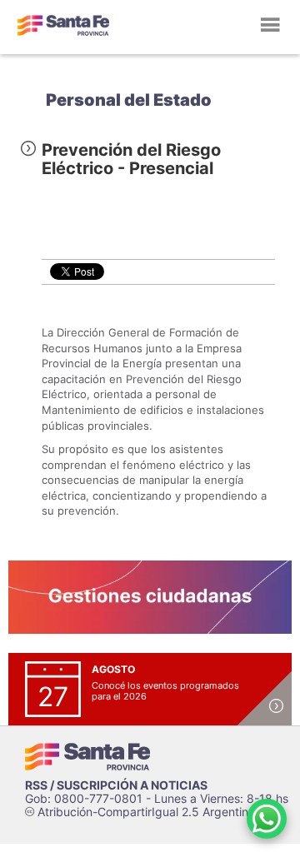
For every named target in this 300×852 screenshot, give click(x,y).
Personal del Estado (129, 100)
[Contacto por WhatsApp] (267, 819)
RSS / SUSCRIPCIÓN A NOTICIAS (116, 785)
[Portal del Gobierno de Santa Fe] (63, 25)
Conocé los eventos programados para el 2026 (165, 691)
